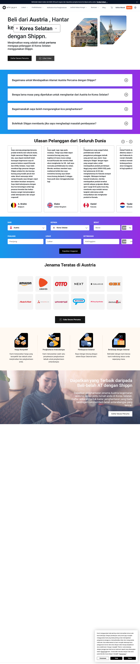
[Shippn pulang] (10, 7)
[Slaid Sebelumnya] (123, 141)
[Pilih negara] (43, 227)
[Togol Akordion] (126, 80)
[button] (104, 651)
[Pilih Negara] (56, 28)
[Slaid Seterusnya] (130, 141)
